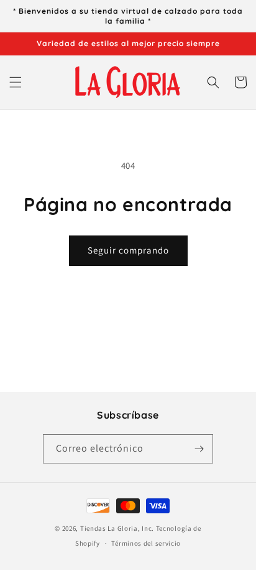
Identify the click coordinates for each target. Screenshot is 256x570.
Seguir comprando (128, 250)
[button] (15, 82)
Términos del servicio (146, 543)
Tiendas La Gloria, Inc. (117, 528)
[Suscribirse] (199, 448)
